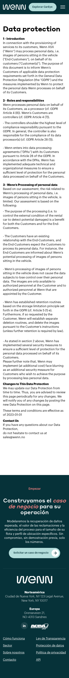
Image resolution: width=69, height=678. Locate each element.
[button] (61, 7)
